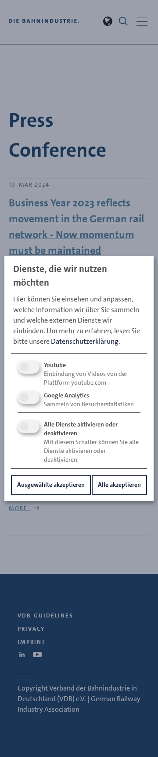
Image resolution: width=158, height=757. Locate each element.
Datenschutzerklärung (84, 341)
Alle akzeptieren (119, 485)
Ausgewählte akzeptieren (51, 485)
